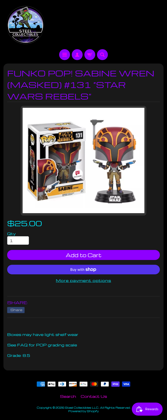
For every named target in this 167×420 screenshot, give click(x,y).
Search (68, 396)
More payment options (83, 280)
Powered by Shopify (83, 411)
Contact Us (94, 396)
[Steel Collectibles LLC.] (25, 25)
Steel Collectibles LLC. (82, 407)
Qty (11, 233)
